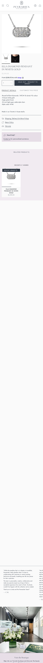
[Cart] (40, 5)
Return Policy (9, 122)
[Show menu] (3, 5)
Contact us (7, 139)
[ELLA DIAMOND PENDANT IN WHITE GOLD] (11, 177)
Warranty (8, 126)
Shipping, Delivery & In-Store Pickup (17, 118)
